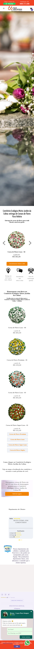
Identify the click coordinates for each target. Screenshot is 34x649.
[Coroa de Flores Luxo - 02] (16, 241)
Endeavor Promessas (17, 600)
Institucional (17, 606)
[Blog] (8, 594)
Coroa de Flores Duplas (17, 450)
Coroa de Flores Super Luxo (18, 445)
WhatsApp (10, 3)
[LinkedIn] (2, 594)
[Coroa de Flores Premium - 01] (17, 348)
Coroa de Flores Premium (17, 434)
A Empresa (17, 608)
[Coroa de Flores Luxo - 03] (17, 380)
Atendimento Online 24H (17, 264)
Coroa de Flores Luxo (17, 439)
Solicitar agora (17, 494)
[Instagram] (5, 594)
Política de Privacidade (7, 643)
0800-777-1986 (24, 4)
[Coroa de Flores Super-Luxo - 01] (17, 413)
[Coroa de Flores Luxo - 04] (17, 316)
